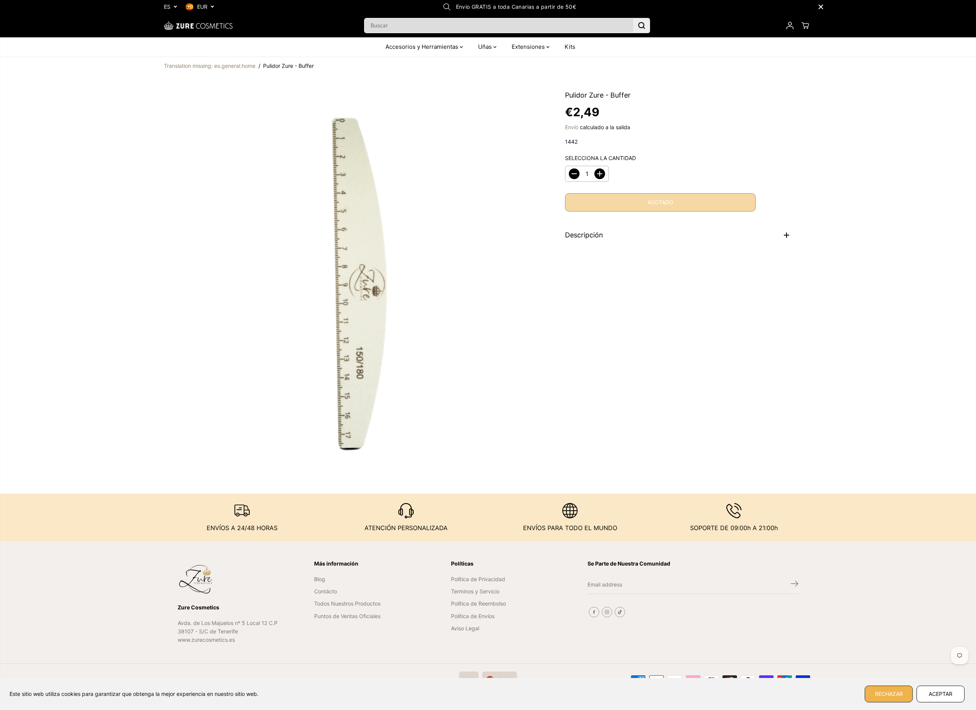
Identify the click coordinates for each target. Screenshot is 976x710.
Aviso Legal (465, 628)
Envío (571, 127)
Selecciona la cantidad (600, 158)
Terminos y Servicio (475, 591)
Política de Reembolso (478, 603)
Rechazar (889, 694)
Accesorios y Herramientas (422, 46)
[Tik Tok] (619, 612)
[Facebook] (594, 612)
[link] (228, 579)
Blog (319, 579)
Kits (570, 46)
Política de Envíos (472, 616)
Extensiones (529, 46)
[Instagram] (606, 612)
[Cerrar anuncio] (820, 6)
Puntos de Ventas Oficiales (347, 616)
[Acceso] (790, 25)
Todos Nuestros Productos (347, 603)
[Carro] (805, 25)
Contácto (325, 591)
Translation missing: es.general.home (209, 66)
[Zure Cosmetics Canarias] (198, 26)
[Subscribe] (794, 584)
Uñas (485, 46)
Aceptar (940, 694)
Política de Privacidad (478, 579)
